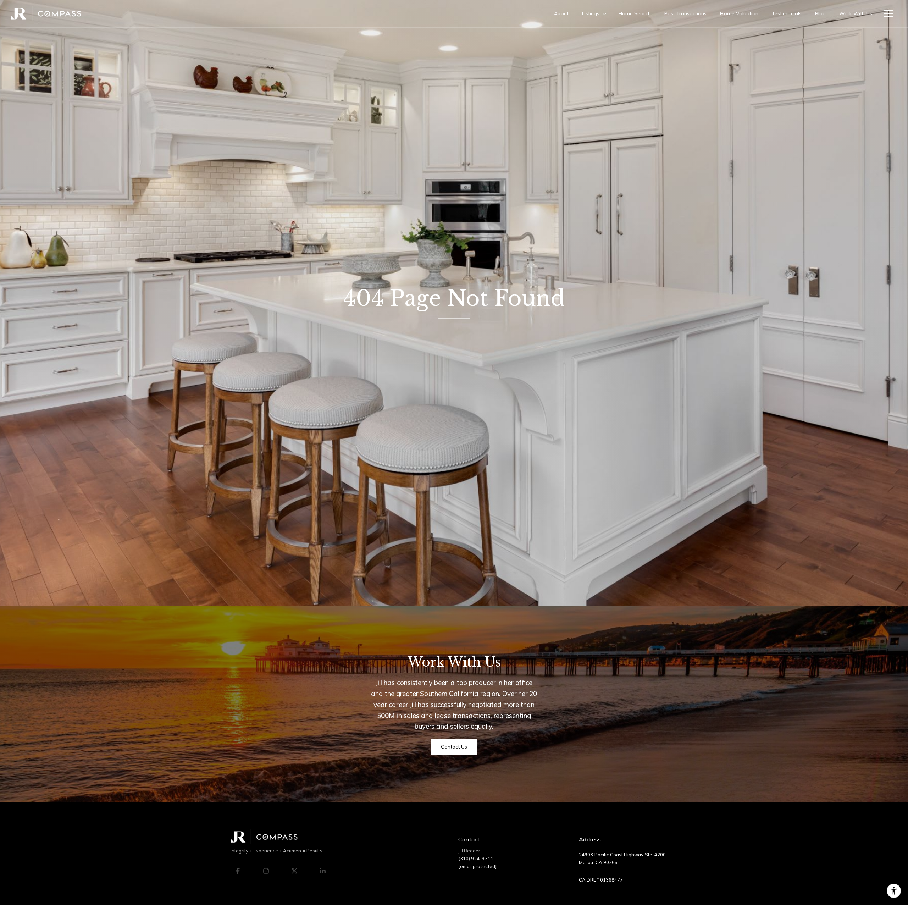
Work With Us (855, 13)
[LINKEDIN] (323, 871)
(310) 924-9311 (475, 858)
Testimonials (787, 13)
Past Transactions (685, 13)
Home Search (635, 13)
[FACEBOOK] (238, 871)
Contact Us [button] (454, 747)
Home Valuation (739, 13)
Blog (820, 13)
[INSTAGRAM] (266, 871)
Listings (590, 13)
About (561, 13)
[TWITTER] (294, 871)
